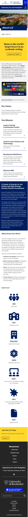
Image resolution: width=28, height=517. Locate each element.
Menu (25, 8)
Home (3, 34)
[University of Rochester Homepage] (14, 482)
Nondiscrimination (14, 503)
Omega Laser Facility (13, 54)
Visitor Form (14, 449)
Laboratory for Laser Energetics (11, 7)
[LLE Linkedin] (14, 474)
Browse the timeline (7, 100)
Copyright (14, 508)
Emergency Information (14, 510)
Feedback (14, 505)
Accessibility (14, 501)
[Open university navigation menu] (25, 2)
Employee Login (14, 452)
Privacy (14, 506)
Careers (5, 438)
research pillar (18, 76)
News (14, 459)
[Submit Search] (24, 495)
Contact (15, 462)
